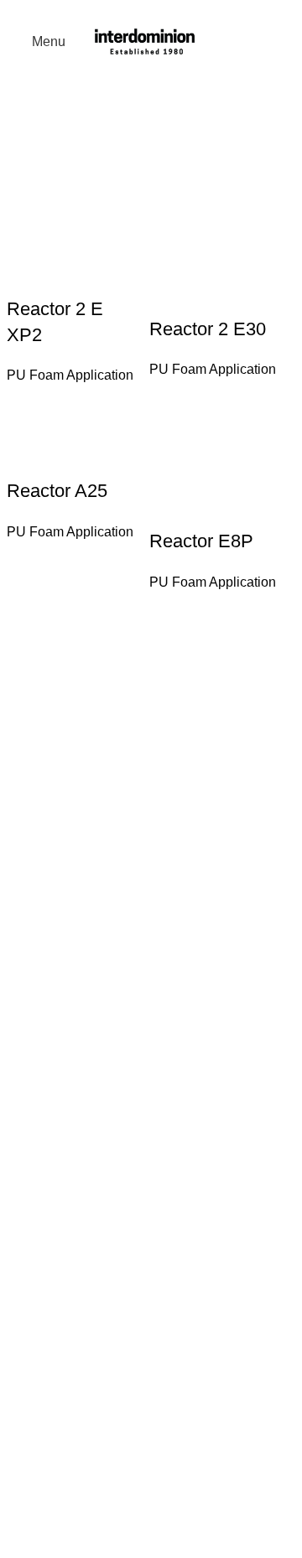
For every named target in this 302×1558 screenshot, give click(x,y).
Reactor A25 (57, 490)
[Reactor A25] (74, 435)
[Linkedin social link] (155, 12)
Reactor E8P (201, 541)
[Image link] (145, 908)
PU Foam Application (70, 375)
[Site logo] (145, 41)
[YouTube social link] (133, 12)
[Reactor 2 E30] (216, 251)
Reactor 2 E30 (207, 328)
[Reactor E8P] (216, 460)
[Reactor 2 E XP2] (74, 241)
